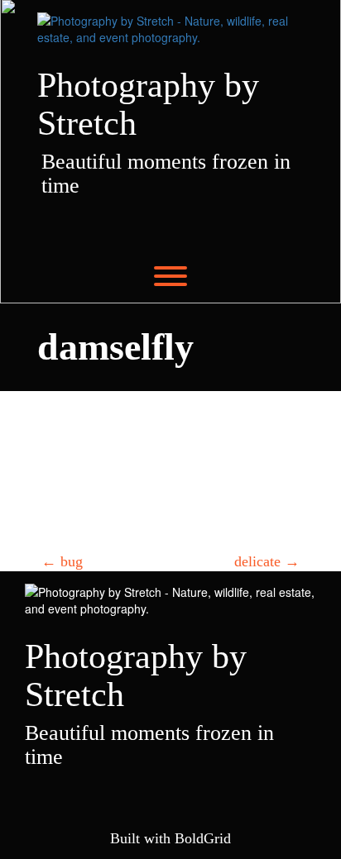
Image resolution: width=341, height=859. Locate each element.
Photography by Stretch (148, 104)
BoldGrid (203, 838)
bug (62, 561)
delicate (267, 561)
